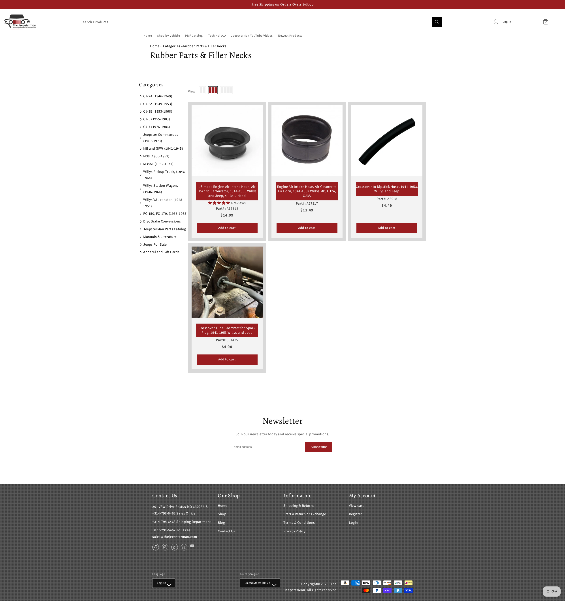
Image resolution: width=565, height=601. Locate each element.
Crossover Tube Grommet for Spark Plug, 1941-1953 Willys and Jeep (227, 330)
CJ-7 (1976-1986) (156, 126)
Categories (172, 46)
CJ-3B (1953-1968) (157, 111)
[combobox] (259, 22)
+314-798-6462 (164, 513)
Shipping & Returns (299, 505)
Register (355, 514)
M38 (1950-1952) (156, 156)
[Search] (437, 22)
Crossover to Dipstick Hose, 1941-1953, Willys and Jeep (387, 189)
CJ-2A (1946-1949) (157, 96)
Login (353, 522)
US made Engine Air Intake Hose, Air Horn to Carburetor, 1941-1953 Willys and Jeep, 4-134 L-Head (227, 191)
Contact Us (226, 531)
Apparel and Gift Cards (161, 252)
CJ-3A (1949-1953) (157, 104)
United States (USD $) (258, 583)
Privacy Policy (294, 531)
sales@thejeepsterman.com (174, 536)
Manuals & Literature (160, 236)
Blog (221, 522)
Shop (222, 514)
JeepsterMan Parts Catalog (164, 229)
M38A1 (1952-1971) (158, 164)
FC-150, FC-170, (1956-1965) (165, 213)
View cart (356, 505)
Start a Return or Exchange (304, 514)
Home (154, 46)
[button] (216, 35)
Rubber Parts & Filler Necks (204, 46)
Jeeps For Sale (155, 244)
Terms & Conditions (299, 522)
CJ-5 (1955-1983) (156, 119)
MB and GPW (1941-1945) (163, 148)
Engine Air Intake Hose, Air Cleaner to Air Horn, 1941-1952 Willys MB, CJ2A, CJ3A (307, 191)
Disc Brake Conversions (162, 221)
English (161, 583)
